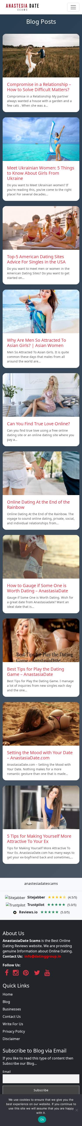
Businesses (12, 1009)
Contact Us (12, 1016)
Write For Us (13, 1024)
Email (7, 1072)
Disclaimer (11, 1038)
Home (8, 994)
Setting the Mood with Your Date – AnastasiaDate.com (40, 755)
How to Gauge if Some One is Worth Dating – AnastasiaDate (37, 588)
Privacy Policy (14, 1031)
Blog (6, 1001)
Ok (42, 1119)
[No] (76, 1110)
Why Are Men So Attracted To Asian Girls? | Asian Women (36, 342)
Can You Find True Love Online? (38, 424)
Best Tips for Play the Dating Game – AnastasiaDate (35, 671)
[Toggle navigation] (73, 7)
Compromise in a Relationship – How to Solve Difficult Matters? (39, 86)
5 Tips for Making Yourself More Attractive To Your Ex (39, 838)
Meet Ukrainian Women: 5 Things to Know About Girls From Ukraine (40, 173)
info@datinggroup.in (42, 956)
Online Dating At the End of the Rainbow (38, 504)
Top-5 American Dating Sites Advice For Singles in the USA (36, 259)
